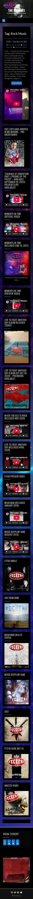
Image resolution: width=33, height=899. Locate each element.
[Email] (21, 892)
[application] (16, 200)
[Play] (7, 205)
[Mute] (23, 205)
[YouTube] (9, 842)
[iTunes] (17, 842)
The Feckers (16, 10)
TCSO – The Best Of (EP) (16, 41)
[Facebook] (5, 842)
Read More (16, 83)
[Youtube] (18, 892)
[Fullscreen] (26, 205)
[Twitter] (13, 842)
